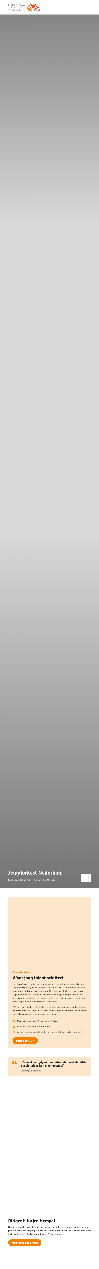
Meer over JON (25, 1041)
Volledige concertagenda (49, 1126)
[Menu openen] (89, 8)
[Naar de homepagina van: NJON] (24, 7)
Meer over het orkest (25, 1243)
